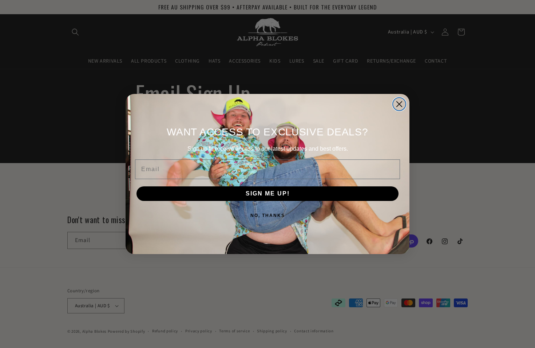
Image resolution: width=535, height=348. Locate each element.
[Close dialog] (399, 104)
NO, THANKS (267, 215)
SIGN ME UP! (268, 193)
